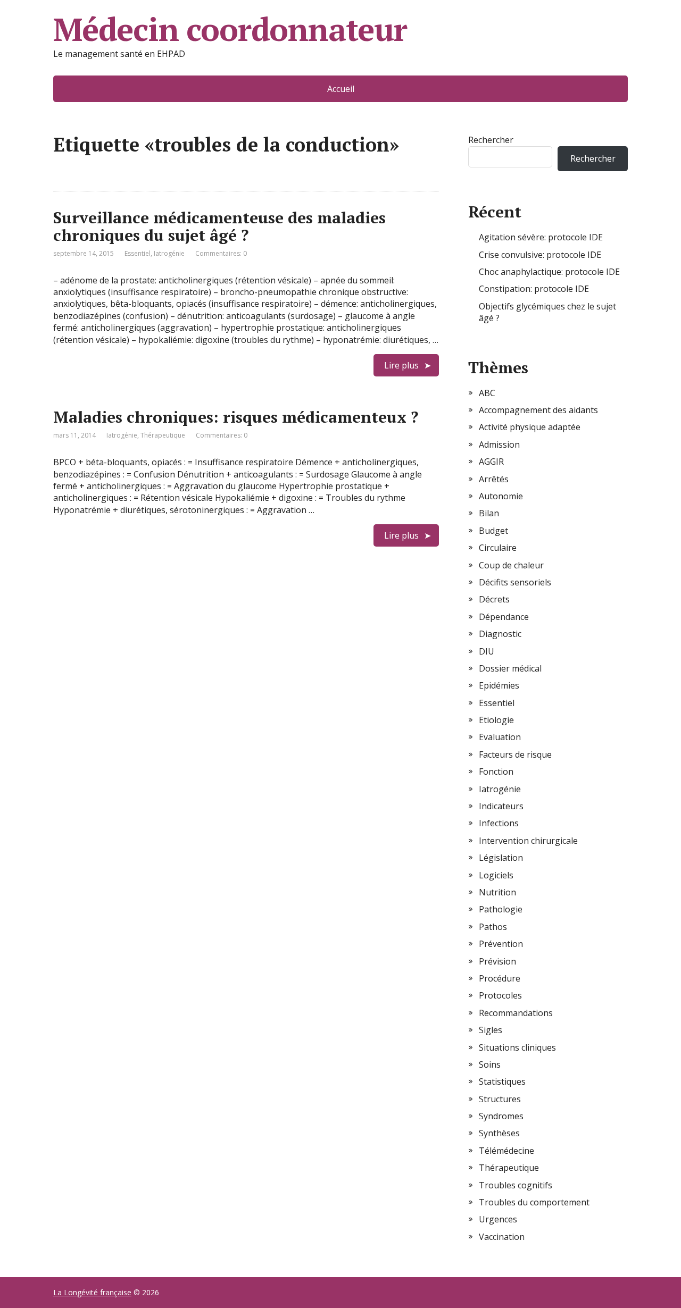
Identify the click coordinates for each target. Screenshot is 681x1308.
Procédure (499, 978)
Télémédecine (506, 1150)
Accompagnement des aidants (538, 410)
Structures (500, 1099)
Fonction (496, 771)
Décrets (494, 599)
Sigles (490, 1030)
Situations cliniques (517, 1047)
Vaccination (502, 1237)
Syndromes (501, 1116)
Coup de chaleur (511, 565)
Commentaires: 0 (221, 253)
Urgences (498, 1219)
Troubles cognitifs (515, 1185)
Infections (499, 823)
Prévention (501, 944)
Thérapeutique (162, 435)
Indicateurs (501, 806)
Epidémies (499, 685)
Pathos (493, 927)
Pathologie (500, 909)
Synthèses (499, 1133)
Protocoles (500, 995)
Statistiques (502, 1081)
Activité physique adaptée (529, 427)
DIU (486, 651)
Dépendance (504, 617)
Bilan (489, 513)
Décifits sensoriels (515, 582)
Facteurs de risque (515, 754)
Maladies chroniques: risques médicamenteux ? (235, 416)
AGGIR (491, 461)
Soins (490, 1064)
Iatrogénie (169, 253)
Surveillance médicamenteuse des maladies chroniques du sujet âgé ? (219, 226)
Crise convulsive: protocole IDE (540, 255)
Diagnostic (500, 634)
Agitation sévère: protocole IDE (541, 237)
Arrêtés (494, 479)
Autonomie (501, 496)
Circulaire (498, 548)
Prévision (497, 961)
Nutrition (497, 892)
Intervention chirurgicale (528, 840)
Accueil (340, 89)
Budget (493, 530)
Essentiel (137, 253)
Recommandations (516, 1013)
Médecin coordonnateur (230, 29)
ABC (487, 393)
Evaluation (500, 737)
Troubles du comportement (534, 1202)
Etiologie (496, 720)
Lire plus (401, 365)
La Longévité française (92, 1292)
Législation (501, 857)
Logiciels (496, 875)
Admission (499, 444)
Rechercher (490, 140)
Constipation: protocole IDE (534, 289)
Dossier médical (510, 668)
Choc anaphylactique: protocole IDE (549, 272)
